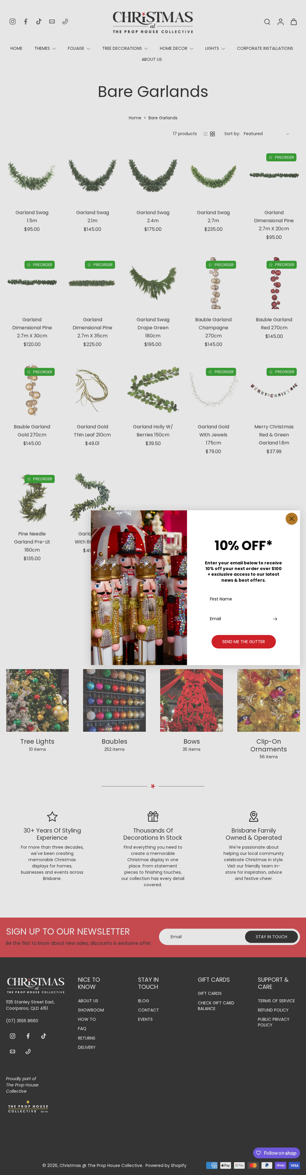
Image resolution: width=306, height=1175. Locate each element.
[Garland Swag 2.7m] (213, 176)
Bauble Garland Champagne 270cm (213, 327)
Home (135, 118)
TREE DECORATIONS (122, 48)
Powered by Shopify (166, 1165)
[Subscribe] (275, 618)
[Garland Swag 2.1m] (92, 176)
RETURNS (86, 1038)
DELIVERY (87, 1047)
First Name (221, 599)
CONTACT (148, 1010)
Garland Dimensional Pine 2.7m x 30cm (32, 327)
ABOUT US (152, 59)
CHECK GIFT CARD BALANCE (216, 1005)
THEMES (42, 48)
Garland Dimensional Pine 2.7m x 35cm (92, 327)
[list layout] (205, 134)
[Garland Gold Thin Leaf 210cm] (92, 390)
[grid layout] (212, 134)
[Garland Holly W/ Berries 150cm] (153, 390)
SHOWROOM (91, 1010)
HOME (16, 48)
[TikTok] (38, 21)
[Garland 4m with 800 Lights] (92, 497)
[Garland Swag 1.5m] (32, 176)
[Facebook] (25, 21)
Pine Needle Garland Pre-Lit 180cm (32, 542)
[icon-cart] (293, 21)
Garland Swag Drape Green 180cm (153, 327)
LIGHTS (212, 48)
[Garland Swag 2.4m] (153, 176)
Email (215, 618)
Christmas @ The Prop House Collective (100, 1165)
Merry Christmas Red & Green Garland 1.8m (274, 434)
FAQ (82, 1029)
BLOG (143, 1000)
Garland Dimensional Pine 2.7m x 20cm (274, 220)
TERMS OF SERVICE (276, 1000)
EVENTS (145, 1019)
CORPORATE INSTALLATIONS (265, 48)
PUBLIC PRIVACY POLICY (274, 1022)
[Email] (52, 21)
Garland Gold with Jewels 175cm (213, 435)
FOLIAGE (76, 48)
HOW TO (87, 1019)
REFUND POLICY (273, 1010)
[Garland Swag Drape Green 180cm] (153, 283)
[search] (267, 21)
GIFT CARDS (210, 993)
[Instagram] (12, 21)
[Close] (292, 518)
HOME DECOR (173, 48)
